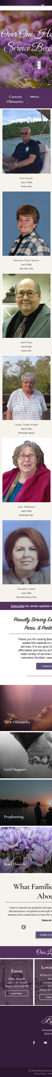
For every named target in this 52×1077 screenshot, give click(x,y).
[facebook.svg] (34, 1044)
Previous (23, 927)
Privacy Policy (40, 1074)
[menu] (42, 5)
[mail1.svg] (45, 1044)
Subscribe (18, 606)
